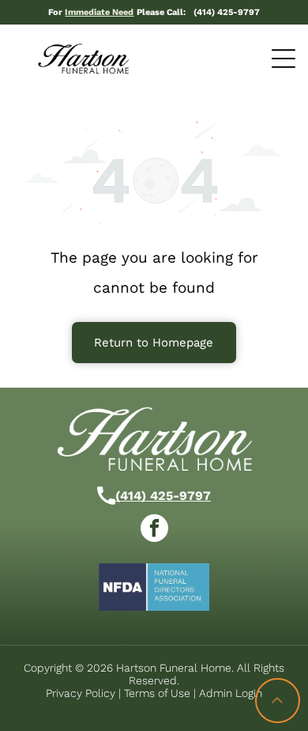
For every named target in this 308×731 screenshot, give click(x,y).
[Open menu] (283, 58)
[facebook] (154, 530)
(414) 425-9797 (163, 495)
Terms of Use (157, 693)
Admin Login (230, 693)
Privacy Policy (80, 693)
